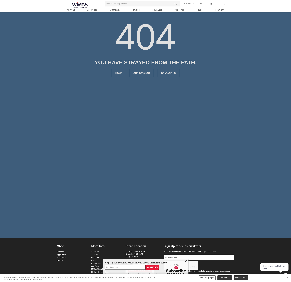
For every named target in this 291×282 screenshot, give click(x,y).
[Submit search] (175, 4)
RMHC (94, 260)
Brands (136, 10)
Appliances (92, 10)
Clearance (157, 10)
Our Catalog (141, 73)
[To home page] (80, 3)
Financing (95, 257)
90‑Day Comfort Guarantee (102, 272)
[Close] (287, 277)
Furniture (70, 10)
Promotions (180, 10)
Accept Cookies (240, 278)
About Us (95, 252)
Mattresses (115, 10)
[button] (184, 3)
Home (118, 73)
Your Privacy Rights (207, 278)
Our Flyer (95, 266)
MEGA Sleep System (99, 269)
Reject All (224, 278)
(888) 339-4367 (131, 257)
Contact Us (220, 10)
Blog (200, 10)
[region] (145, 278)
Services (94, 254)
